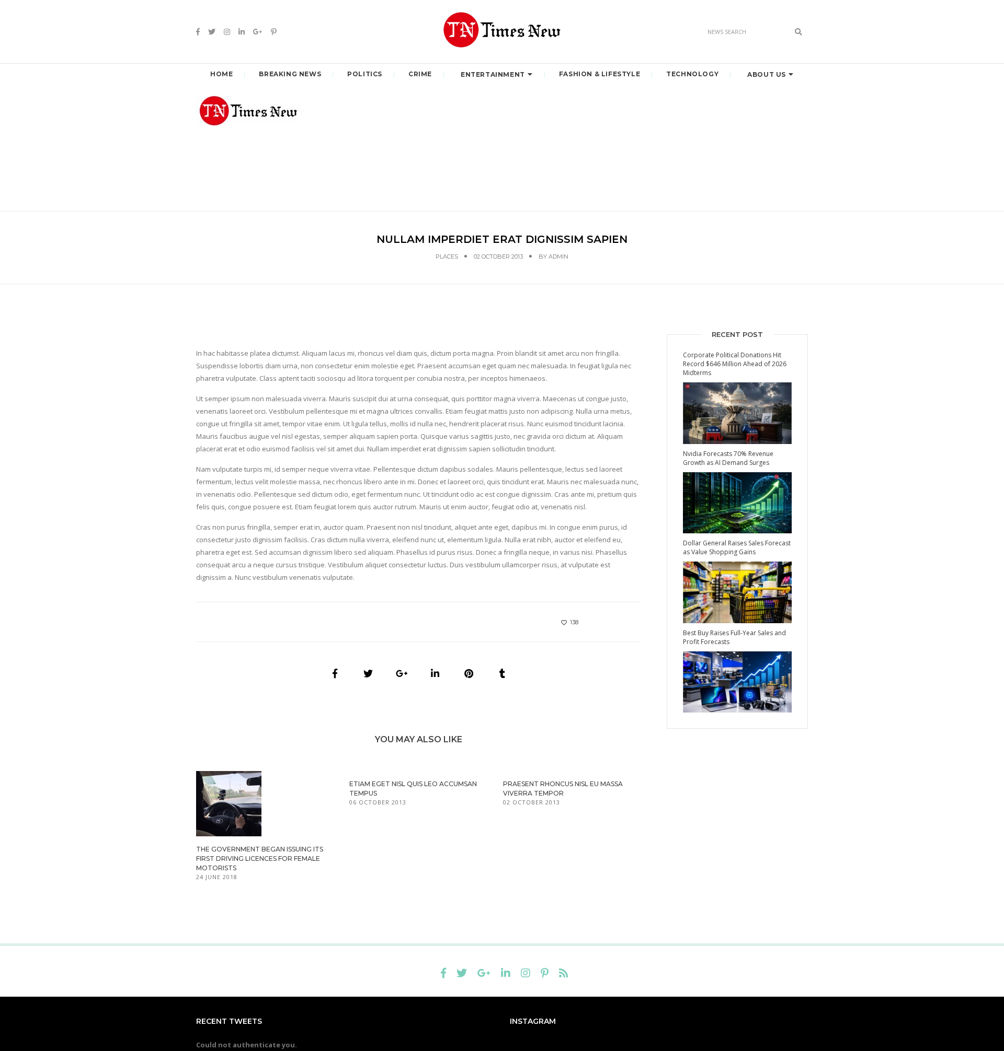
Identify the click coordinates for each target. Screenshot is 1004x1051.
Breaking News (290, 74)
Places (447, 256)
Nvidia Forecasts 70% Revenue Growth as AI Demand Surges (728, 458)
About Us (766, 74)
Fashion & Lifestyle (599, 74)
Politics (364, 74)
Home (221, 74)
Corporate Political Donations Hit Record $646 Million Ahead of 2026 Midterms (734, 364)
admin (558, 256)
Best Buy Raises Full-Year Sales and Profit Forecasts (734, 637)
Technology (692, 74)
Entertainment (493, 74)
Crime (420, 74)
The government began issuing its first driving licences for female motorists (259, 858)
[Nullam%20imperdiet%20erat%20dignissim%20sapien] (334, 673)
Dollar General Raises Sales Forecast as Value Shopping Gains (737, 547)
